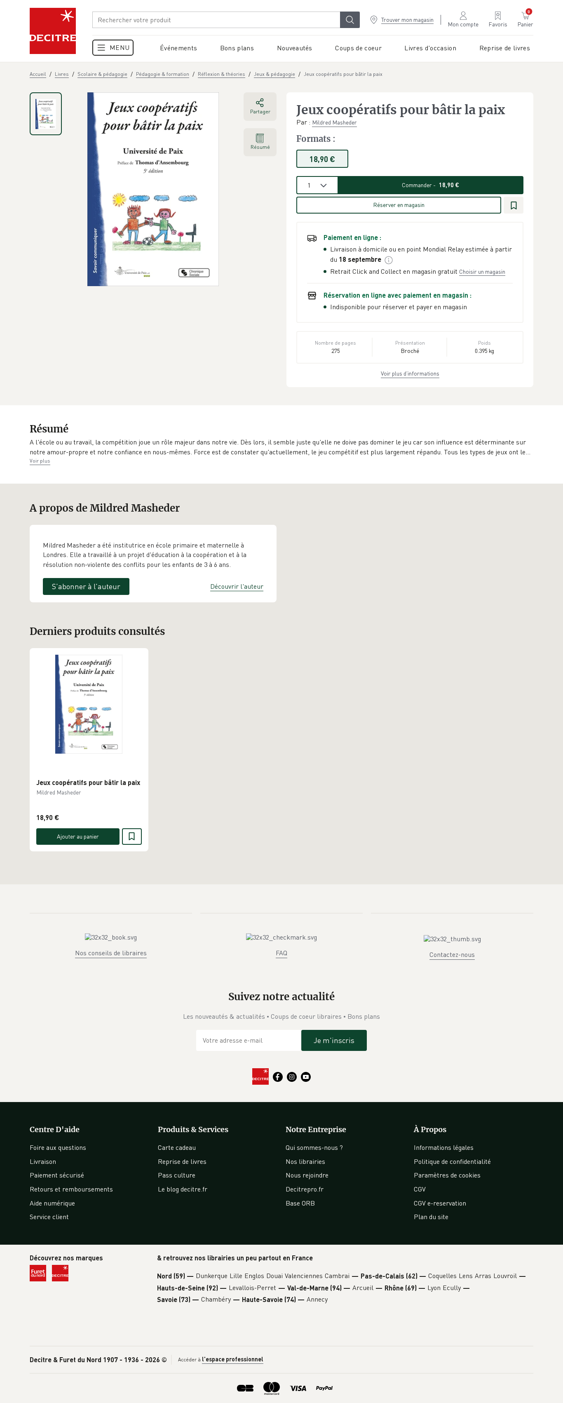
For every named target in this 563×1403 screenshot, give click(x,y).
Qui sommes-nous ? (314, 1147)
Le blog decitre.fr (182, 1189)
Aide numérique (52, 1203)
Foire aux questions (58, 1147)
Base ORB (300, 1203)
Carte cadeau (177, 1147)
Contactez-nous (452, 954)
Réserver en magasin (399, 204)
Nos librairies (305, 1161)
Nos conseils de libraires (111, 953)
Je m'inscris (334, 1040)
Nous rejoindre (307, 1175)
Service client (49, 1217)
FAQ (281, 953)
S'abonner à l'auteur (86, 586)
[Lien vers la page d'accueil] (53, 31)
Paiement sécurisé (57, 1175)
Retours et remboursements (71, 1189)
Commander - (430, 184)
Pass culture (176, 1175)
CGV (420, 1189)
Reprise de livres (182, 1161)
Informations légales (444, 1147)
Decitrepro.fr (305, 1189)
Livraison (43, 1161)
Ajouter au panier (78, 835)
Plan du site (431, 1217)
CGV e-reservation (440, 1203)
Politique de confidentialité (452, 1161)
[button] (281, 447)
